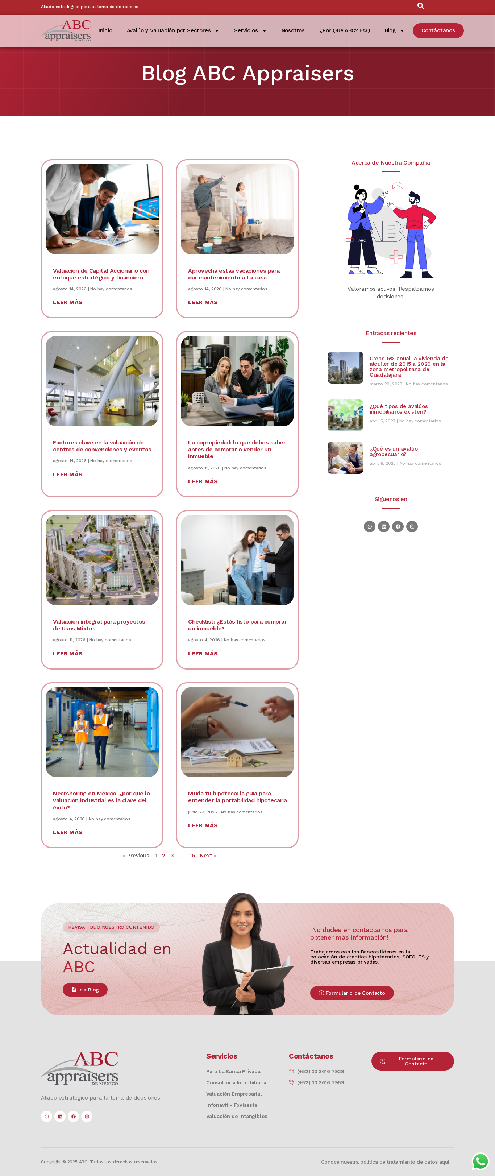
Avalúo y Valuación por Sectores (169, 30)
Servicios (246, 30)
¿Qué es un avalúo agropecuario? (394, 451)
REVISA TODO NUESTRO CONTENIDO (111, 927)
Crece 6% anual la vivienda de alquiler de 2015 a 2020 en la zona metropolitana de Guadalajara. (409, 366)
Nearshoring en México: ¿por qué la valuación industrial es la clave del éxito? (101, 800)
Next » (208, 855)
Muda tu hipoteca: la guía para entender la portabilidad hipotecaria (237, 797)
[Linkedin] (383, 526)
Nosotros (293, 30)
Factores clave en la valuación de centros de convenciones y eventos (102, 446)
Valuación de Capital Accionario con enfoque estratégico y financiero (101, 274)
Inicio (105, 30)
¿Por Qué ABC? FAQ (344, 30)
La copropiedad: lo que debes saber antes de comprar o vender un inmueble (237, 449)
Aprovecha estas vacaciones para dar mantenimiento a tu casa (234, 274)
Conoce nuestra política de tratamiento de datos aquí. (385, 1162)
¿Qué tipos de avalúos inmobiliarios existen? (399, 409)
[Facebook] (397, 526)
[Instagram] (411, 526)
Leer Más (67, 302)
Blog (390, 30)
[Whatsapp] (369, 526)
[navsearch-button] (420, 7)
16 (192, 855)
